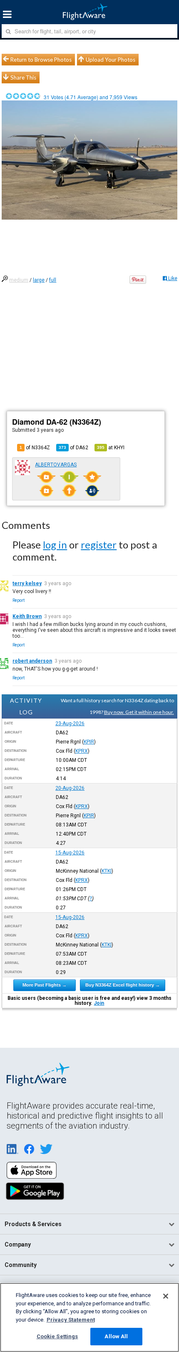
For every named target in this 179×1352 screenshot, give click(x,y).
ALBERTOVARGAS (56, 465)
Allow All (116, 1336)
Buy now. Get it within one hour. (139, 712)
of (73, 448)
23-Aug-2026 (70, 723)
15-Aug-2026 (70, 853)
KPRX (81, 751)
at (110, 448)
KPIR (89, 742)
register (99, 544)
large (39, 280)
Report (18, 600)
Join (99, 1003)
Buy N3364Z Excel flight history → (122, 984)
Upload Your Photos (110, 59)
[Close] (166, 1296)
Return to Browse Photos (41, 59)
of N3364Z (35, 448)
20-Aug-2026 (70, 788)
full (52, 280)
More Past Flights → (44, 984)
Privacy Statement (71, 1320)
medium (18, 280)
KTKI (107, 871)
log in (55, 544)
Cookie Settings (57, 1336)
